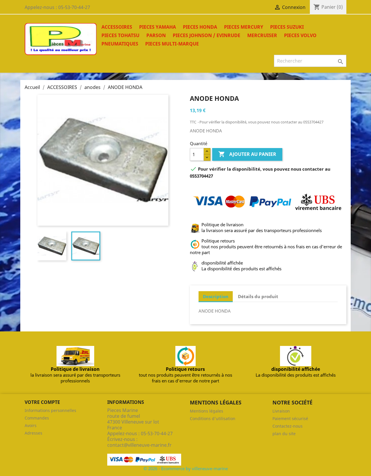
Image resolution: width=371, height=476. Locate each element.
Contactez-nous (287, 426)
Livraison (281, 411)
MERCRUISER (262, 35)
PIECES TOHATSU (120, 35)
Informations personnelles (50, 410)
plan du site (284, 433)
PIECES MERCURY (243, 27)
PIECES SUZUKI (287, 27)
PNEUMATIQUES (119, 44)
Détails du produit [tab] (258, 296)
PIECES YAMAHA (157, 27)
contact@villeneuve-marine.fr (139, 445)
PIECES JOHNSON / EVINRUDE (206, 35)
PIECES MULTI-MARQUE (172, 44)
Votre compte (42, 402)
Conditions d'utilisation (212, 418)
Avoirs (31, 425)
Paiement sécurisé (290, 418)
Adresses (33, 433)
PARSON (156, 35)
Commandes (37, 418)
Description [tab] (215, 296)
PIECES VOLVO (300, 35)
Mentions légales (206, 411)
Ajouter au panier (247, 154)
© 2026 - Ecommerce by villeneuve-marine (185, 468)
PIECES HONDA (200, 27)
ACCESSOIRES (116, 27)
